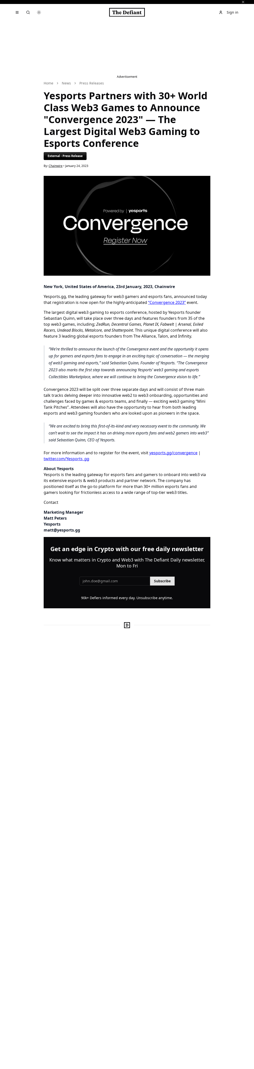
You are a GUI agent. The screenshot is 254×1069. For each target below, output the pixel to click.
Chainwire (56, 166)
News (66, 83)
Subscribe (162, 581)
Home (48, 83)
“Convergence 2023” (167, 302)
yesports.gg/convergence (173, 452)
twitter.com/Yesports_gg (66, 458)
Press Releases (91, 83)
